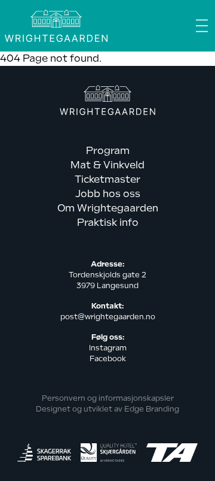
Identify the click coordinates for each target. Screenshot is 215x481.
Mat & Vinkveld (107, 165)
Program (108, 150)
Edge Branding (151, 409)
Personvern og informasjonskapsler (108, 398)
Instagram (108, 348)
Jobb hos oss (107, 193)
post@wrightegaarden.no (107, 317)
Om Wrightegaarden (107, 208)
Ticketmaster (107, 179)
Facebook (108, 359)
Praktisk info (108, 222)
